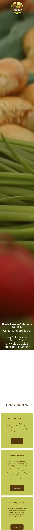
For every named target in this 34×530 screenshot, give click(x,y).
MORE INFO (17, 441)
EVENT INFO (17, 527)
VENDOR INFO (17, 488)
